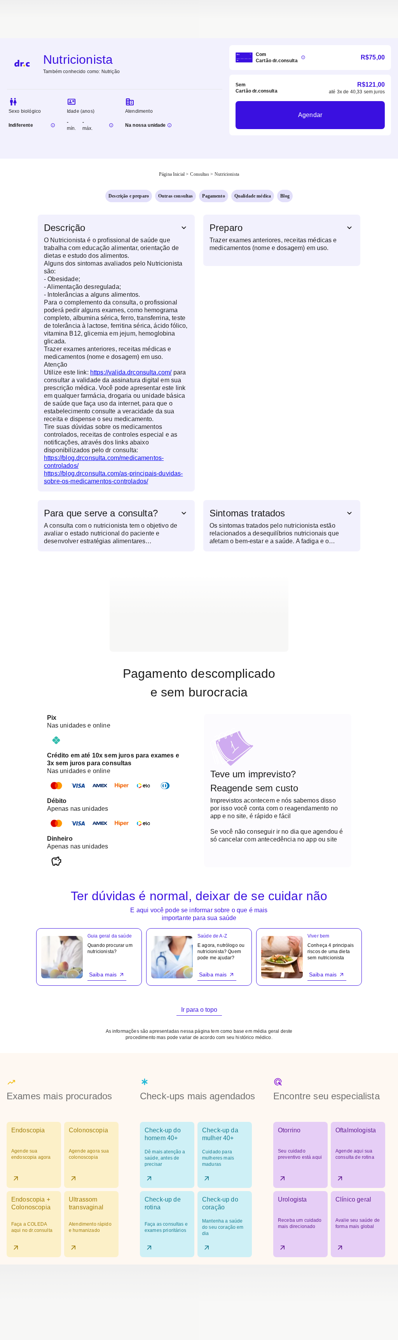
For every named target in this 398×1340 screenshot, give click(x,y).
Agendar (310, 115)
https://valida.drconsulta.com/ (131, 372)
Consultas (199, 174)
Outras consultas (175, 196)
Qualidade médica (252, 196)
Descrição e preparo (128, 196)
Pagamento (213, 196)
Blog (285, 196)
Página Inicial (172, 174)
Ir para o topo (199, 1009)
